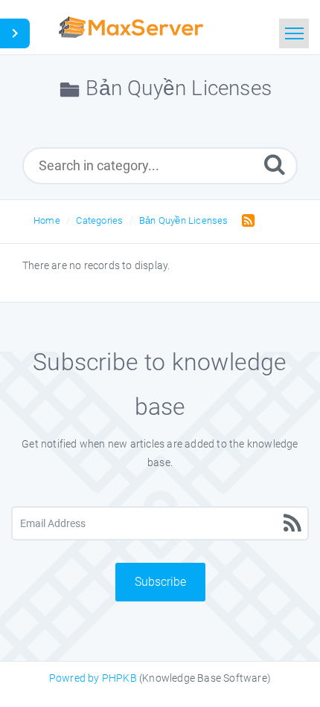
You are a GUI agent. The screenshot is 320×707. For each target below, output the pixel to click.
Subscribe (160, 582)
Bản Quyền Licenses (183, 220)
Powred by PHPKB (93, 678)
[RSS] (245, 220)
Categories (99, 220)
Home (46, 220)
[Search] (274, 163)
